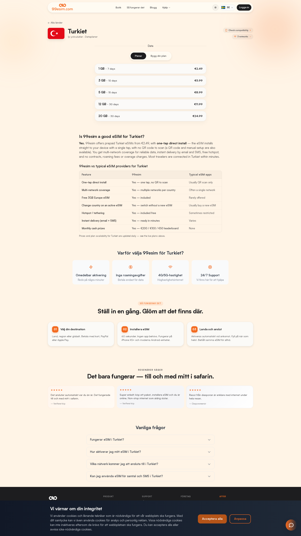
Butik (118, 7)
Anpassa (240, 519)
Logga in (244, 7)
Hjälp (165, 7)
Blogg (153, 7)
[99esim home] (62, 7)
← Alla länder (55, 22)
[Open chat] (291, 525)
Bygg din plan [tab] (158, 55)
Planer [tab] (138, 55)
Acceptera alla (212, 519)
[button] (242, 36)
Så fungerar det (135, 7)
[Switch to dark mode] (215, 7)
